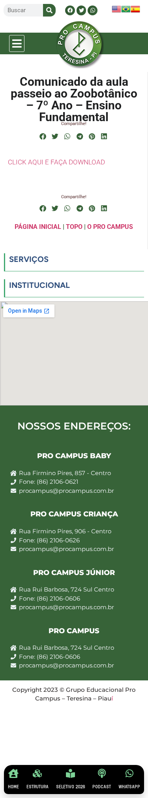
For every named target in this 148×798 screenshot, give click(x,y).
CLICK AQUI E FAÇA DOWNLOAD (56, 162)
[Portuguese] (126, 11)
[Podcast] (101, 773)
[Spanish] (135, 11)
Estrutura (37, 787)
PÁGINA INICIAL (38, 226)
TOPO (74, 226)
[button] (17, 43)
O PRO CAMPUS (110, 226)
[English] (116, 11)
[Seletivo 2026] (70, 773)
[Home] (13, 773)
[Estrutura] (37, 773)
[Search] (49, 10)
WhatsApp (129, 787)
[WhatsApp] (129, 773)
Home (13, 787)
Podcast (101, 787)
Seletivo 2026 (70, 787)
